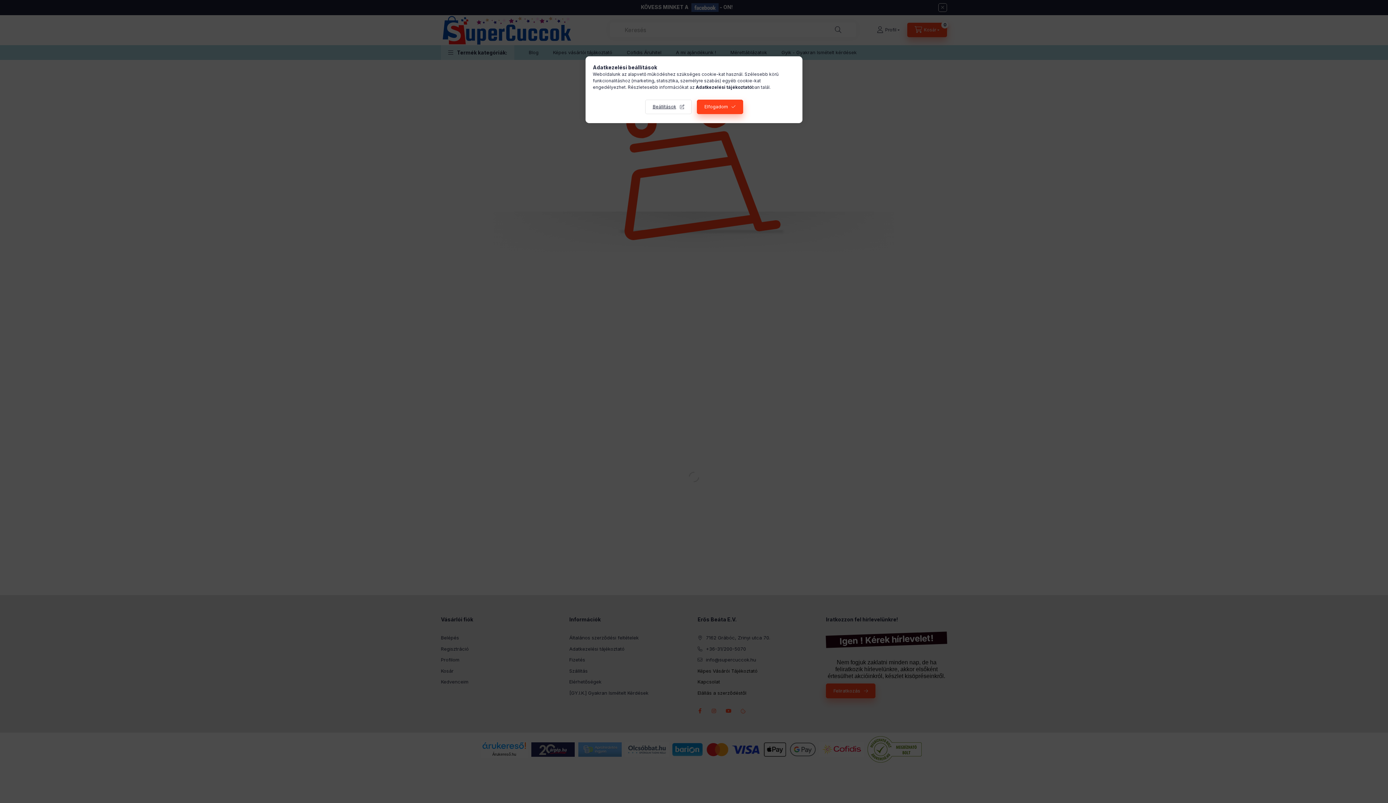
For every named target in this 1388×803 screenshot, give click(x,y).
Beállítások (664, 106)
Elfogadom (716, 106)
